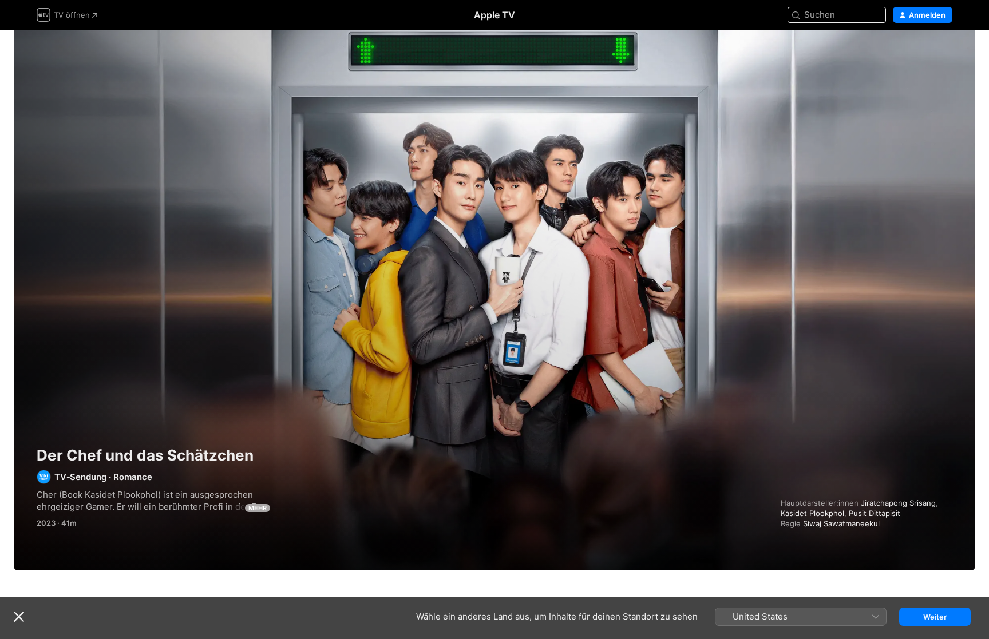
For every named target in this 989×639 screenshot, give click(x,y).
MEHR (257, 508)
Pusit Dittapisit (874, 513)
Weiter (935, 616)
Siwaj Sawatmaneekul (841, 523)
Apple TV (494, 15)
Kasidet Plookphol (812, 513)
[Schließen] (19, 617)
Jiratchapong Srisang (898, 502)
